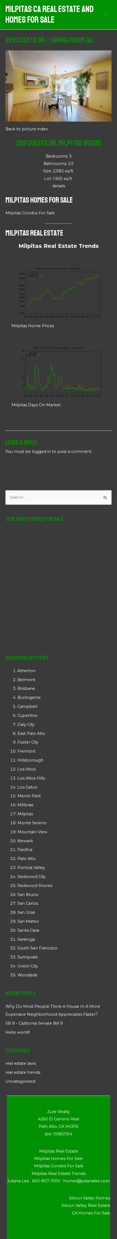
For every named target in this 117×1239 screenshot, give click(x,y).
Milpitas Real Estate (34, 233)
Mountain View (32, 831)
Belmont (26, 679)
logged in (41, 451)
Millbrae (25, 804)
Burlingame (29, 697)
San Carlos (27, 903)
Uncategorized (20, 1081)
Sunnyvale (27, 957)
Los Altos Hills (31, 778)
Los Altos (26, 769)
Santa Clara (28, 930)
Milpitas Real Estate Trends (59, 246)
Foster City (27, 742)
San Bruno (27, 894)
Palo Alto (26, 858)
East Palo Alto (31, 733)
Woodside (27, 975)
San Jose (26, 912)
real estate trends (22, 1072)
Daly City (26, 724)
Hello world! (17, 1032)
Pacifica (24, 849)
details (58, 186)
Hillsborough (30, 760)
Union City (27, 966)
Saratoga (26, 939)
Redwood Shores (34, 885)
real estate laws (20, 1063)
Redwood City (31, 876)
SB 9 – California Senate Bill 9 (34, 1023)
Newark (25, 840)
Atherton (26, 670)
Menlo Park (29, 795)
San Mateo (28, 921)
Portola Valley (31, 867)
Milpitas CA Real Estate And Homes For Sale (49, 14)
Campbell (27, 706)
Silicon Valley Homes (89, 1198)
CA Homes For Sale (91, 1213)
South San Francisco (37, 948)
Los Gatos (27, 787)
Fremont (26, 751)
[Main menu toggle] (106, 14)
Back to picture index (26, 129)
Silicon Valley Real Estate (85, 1205)
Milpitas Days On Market (36, 404)
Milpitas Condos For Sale (30, 212)
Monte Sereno (32, 822)
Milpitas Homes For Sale (39, 200)
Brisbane (26, 688)
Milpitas (25, 813)
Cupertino (27, 715)
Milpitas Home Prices (32, 325)
